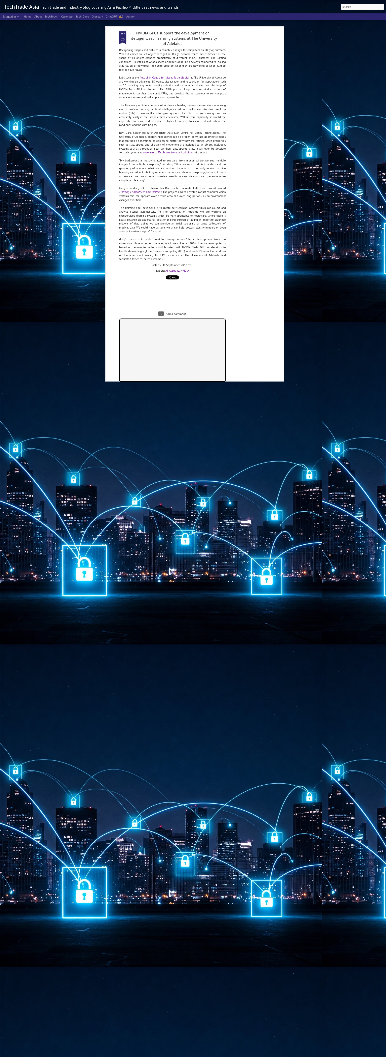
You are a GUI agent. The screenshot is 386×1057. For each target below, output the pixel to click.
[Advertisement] (248, 94)
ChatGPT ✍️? (114, 16)
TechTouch (51, 16)
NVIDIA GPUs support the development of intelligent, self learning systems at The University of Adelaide (172, 38)
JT (192, 265)
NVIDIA (185, 270)
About (38, 16)
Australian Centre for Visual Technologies (164, 77)
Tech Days (82, 16)
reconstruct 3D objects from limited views (168, 152)
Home (28, 16)
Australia (174, 270)
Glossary (97, 16)
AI (166, 270)
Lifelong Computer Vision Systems (140, 192)
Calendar (67, 16)
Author (130, 16)
